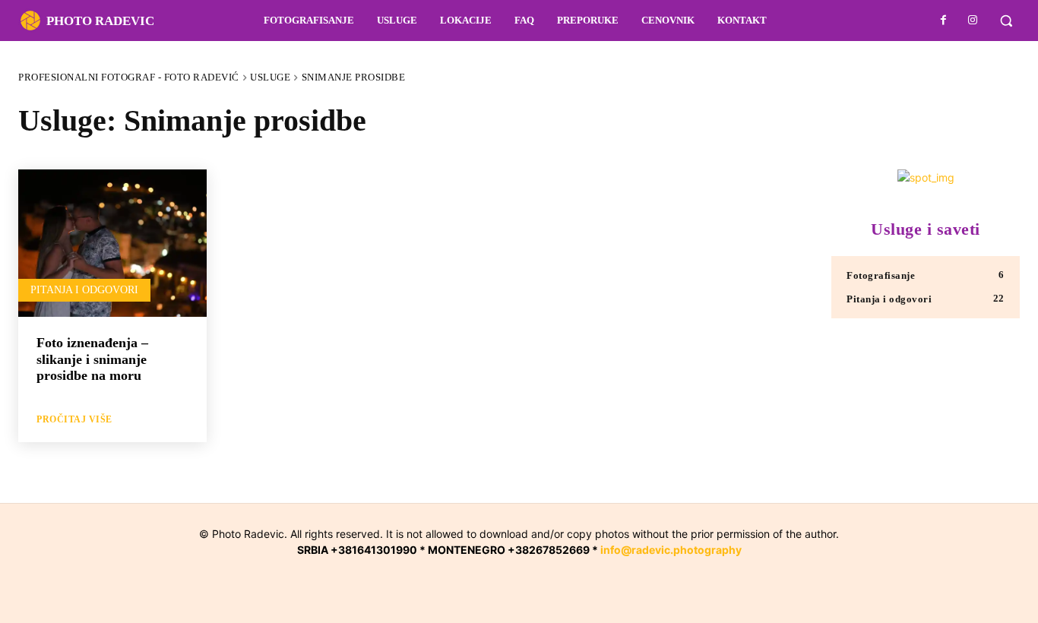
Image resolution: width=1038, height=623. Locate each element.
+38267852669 (549, 549)
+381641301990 (374, 549)
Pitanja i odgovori (84, 290)
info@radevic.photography (671, 549)
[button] (1006, 20)
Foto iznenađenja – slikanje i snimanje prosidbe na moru (92, 359)
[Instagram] (972, 20)
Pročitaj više (74, 419)
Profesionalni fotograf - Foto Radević (128, 77)
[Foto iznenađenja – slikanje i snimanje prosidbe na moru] (112, 244)
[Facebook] (943, 20)
